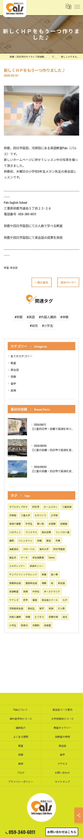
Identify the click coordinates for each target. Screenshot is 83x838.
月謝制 (35, 625)
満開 (44, 583)
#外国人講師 (47, 317)
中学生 (28, 523)
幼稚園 (63, 523)
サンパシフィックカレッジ (23, 574)
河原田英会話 (16, 608)
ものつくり (40, 515)
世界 (25, 599)
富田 (34, 599)
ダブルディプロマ (18, 506)
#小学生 (47, 325)
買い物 (40, 523)
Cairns (52, 557)
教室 (6, 267)
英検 (13, 390)
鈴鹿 (44, 574)
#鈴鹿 (19, 317)
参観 (39, 540)
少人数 (61, 608)
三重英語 (66, 506)
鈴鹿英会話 (15, 583)
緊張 (48, 540)
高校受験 (46, 532)
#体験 (64, 317)
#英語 (31, 317)
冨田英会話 (31, 583)
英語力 (24, 625)
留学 (13, 383)
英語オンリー (37, 565)
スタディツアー (17, 565)
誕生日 (12, 557)
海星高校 (14, 549)
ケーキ (24, 557)
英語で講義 (15, 523)
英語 (51, 608)
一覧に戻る (41, 282)
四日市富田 (59, 549)
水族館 (52, 523)
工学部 (54, 515)
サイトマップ (62, 781)
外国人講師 (15, 616)
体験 (27, 616)
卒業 (58, 540)
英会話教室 (38, 557)
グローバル (29, 549)
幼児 (65, 616)
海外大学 (44, 549)
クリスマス (31, 532)
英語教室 (14, 591)
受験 (13, 376)
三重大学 (25, 515)
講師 (11, 540)
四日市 (35, 506)
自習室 (47, 625)
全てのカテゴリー (21, 356)
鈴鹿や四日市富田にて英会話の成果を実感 (33, 237)
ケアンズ (14, 599)
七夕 (65, 599)
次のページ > (68, 282)
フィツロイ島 (62, 532)
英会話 (14, 267)
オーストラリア (52, 591)
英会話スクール (50, 599)
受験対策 (53, 616)
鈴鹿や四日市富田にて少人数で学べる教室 (33, 225)
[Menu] (77, 6)
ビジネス (39, 616)
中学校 (35, 591)
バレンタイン (25, 540)
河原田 (12, 515)
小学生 (12, 625)
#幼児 (34, 325)
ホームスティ (51, 506)
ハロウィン (15, 532)
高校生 (31, 608)
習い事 (54, 574)
